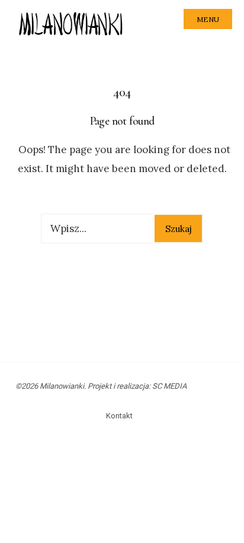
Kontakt (119, 415)
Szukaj (178, 228)
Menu (208, 19)
